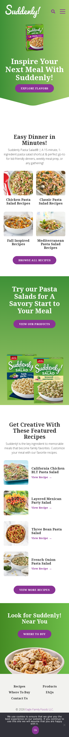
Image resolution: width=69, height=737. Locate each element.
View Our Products (34, 324)
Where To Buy (34, 634)
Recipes (19, 686)
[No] (64, 727)
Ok (35, 730)
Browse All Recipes (34, 260)
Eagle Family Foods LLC (39, 709)
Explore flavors (34, 88)
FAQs (50, 692)
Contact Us (19, 698)
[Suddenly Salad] (23, 11)
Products (50, 686)
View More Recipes (34, 590)
